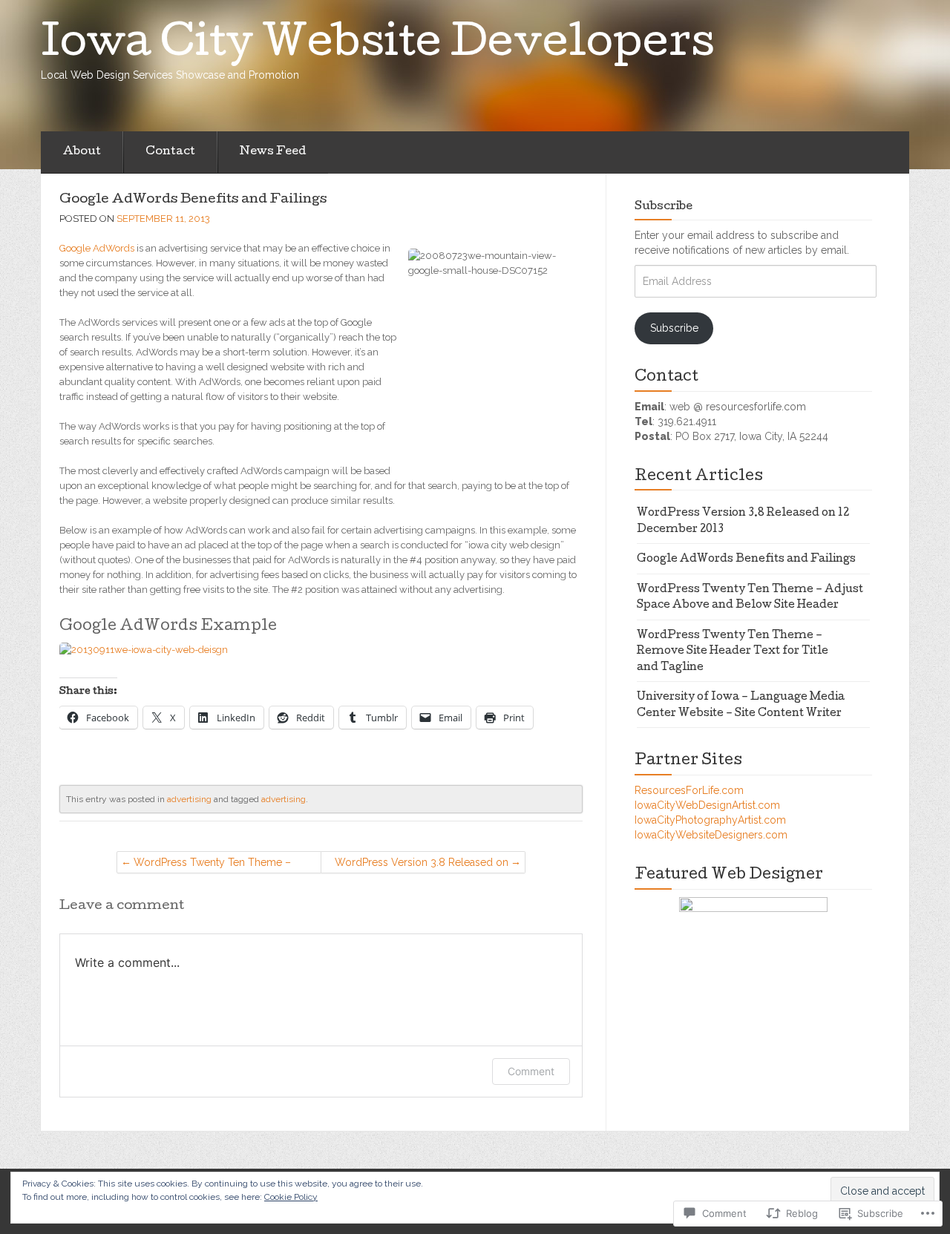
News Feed (273, 152)
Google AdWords (96, 248)
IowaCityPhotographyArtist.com (710, 820)
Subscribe (663, 207)
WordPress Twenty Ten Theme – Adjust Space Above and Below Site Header (212, 864)
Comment (531, 1071)
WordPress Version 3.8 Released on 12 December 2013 (421, 864)
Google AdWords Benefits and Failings (193, 200)
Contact (170, 152)
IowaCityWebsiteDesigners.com (711, 835)
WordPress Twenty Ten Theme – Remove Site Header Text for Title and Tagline (732, 652)
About (82, 152)
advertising (189, 799)
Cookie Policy (291, 1197)
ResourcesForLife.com (689, 790)
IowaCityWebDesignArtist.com (707, 805)
